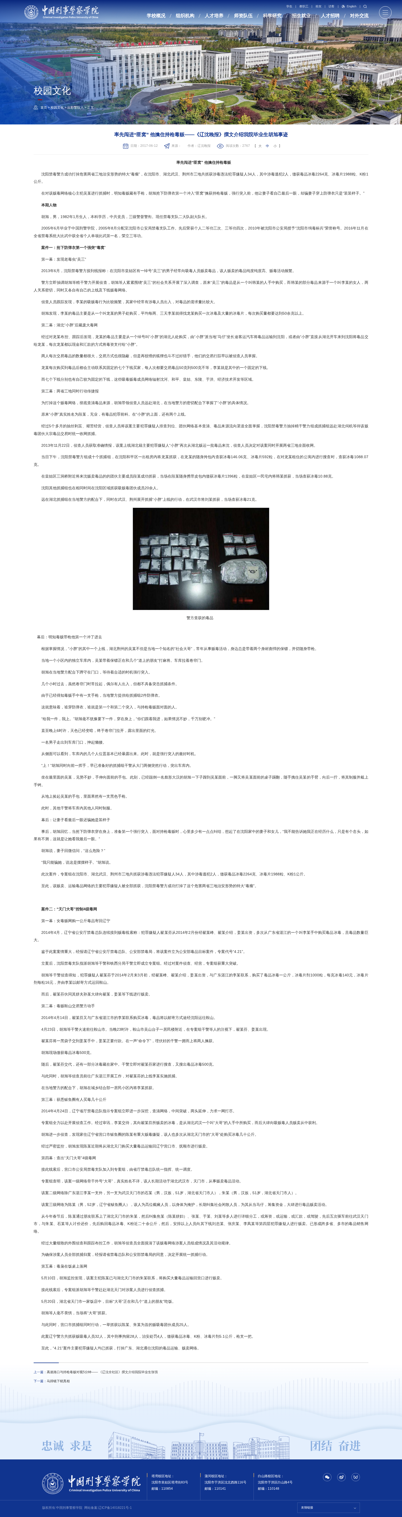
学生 (289, 6)
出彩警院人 (75, 107)
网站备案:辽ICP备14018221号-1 (108, 1508)
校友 (319, 6)
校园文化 (57, 107)
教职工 (303, 6)
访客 (331, 6)
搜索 (364, 6)
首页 (43, 107)
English (351, 6)
